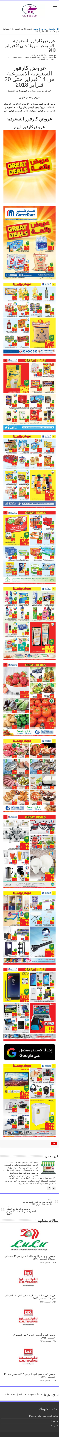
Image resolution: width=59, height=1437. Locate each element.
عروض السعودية (36, 57)
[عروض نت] (29, 10)
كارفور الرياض (34, 107)
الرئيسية (53, 29)
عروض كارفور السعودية (47, 59)
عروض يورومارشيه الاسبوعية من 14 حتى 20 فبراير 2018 (37, 1202)
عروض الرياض (40, 29)
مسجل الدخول (22, 1394)
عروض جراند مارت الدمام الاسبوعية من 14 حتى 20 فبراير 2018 (21, 1210)
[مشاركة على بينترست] (54, 1143)
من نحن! (54, 1421)
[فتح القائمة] (55, 8)
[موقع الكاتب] (54, 1188)
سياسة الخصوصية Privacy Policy (43, 1416)
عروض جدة (12, 57)
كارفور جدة (50, 111)
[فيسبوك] (49, 1188)
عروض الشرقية (23, 57)
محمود (50, 55)
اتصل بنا (54, 1426)
